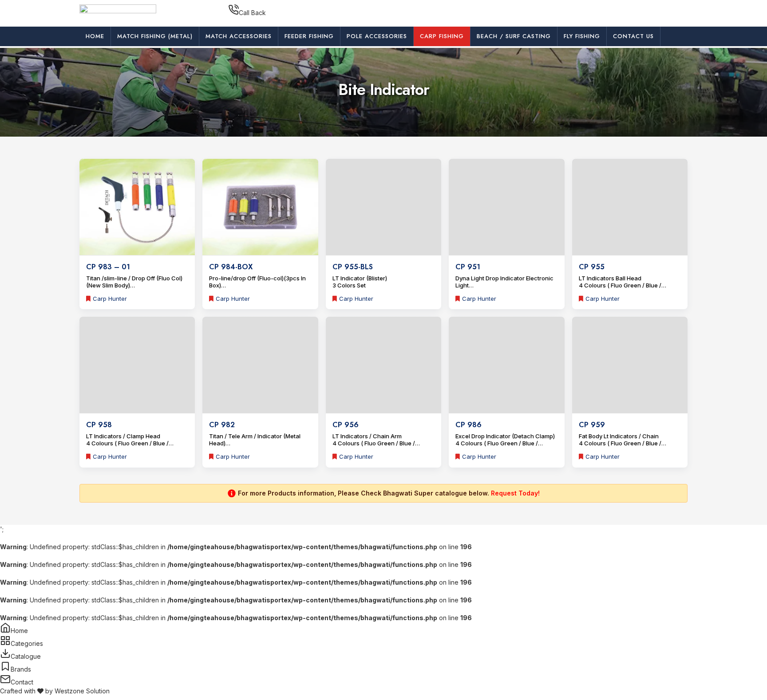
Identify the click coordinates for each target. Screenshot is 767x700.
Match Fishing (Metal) (155, 36)
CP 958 (99, 425)
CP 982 (222, 425)
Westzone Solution (82, 691)
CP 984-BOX (231, 267)
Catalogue (26, 656)
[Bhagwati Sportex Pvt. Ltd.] (117, 12)
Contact (22, 682)
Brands (21, 669)
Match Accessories (239, 36)
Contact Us (633, 36)
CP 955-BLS (352, 267)
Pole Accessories (377, 36)
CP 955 (592, 267)
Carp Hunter (110, 298)
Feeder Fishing (309, 36)
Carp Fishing (442, 36)
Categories (27, 643)
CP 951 (467, 267)
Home (95, 36)
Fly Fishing (582, 36)
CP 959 (592, 425)
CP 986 (468, 425)
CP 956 (345, 425)
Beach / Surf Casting (514, 36)
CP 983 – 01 (108, 267)
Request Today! (515, 493)
